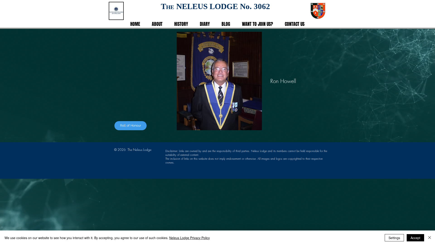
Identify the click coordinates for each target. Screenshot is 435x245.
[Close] (429, 237)
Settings (394, 237)
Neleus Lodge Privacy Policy (189, 237)
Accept (415, 237)
